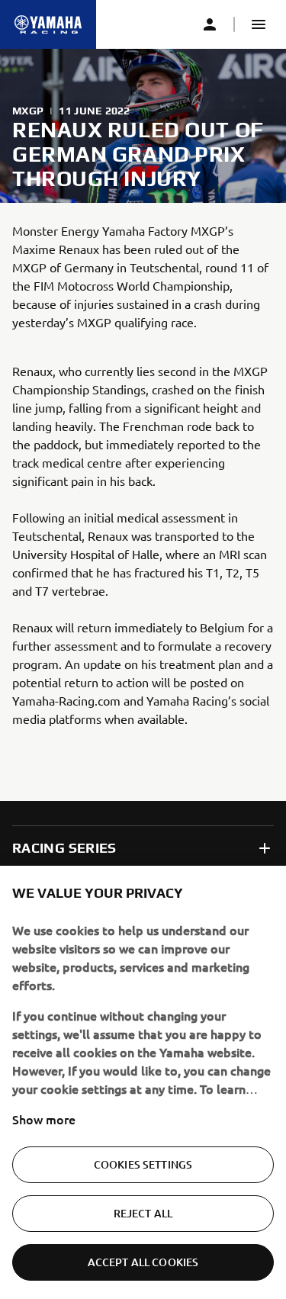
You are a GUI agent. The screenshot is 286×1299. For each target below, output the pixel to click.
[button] (258, 24)
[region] (143, 1082)
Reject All (143, 1213)
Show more (44, 1119)
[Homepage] (48, 24)
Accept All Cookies (143, 1262)
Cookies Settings (143, 1164)
